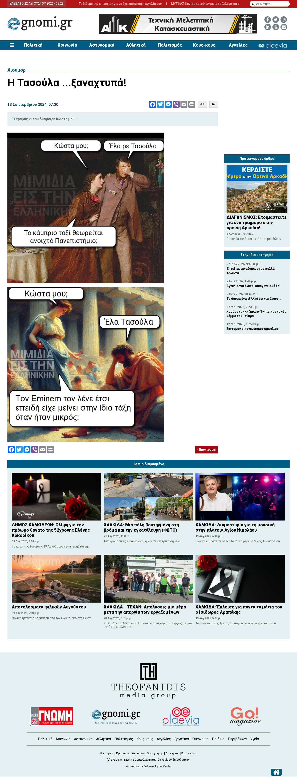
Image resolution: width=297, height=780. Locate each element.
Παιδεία (218, 739)
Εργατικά (181, 739)
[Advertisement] (257, 125)
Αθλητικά (135, 45)
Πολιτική (33, 45)
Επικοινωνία (189, 753)
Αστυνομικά (101, 45)
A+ (202, 104)
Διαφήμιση (172, 753)
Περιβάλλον (237, 739)
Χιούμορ (16, 70)
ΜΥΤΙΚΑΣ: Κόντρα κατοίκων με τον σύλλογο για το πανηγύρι (187, 3)
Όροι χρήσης (155, 753)
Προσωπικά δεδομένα (130, 753)
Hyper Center (163, 766)
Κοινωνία (67, 45)
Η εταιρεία (107, 753)
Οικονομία (200, 739)
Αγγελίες (238, 45)
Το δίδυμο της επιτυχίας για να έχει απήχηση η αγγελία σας (94, 3)
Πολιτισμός (170, 45)
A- (213, 104)
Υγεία (254, 739)
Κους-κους (204, 45)
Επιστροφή (207, 449)
